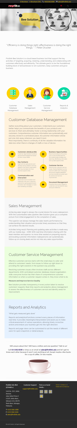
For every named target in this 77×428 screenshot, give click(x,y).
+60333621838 (49, 2)
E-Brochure (24, 2)
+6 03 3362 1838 (12, 410)
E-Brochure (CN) (35, 2)
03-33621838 (17, 350)
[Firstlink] (14, 6)
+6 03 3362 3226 (12, 412)
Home (57, 384)
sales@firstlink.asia (64, 2)
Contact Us (64, 384)
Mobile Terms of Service (62, 386)
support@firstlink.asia (30, 389)
